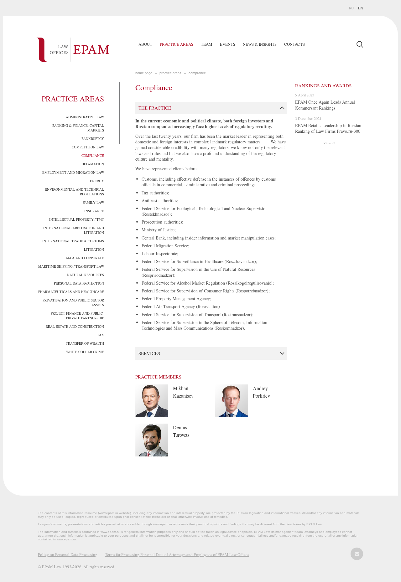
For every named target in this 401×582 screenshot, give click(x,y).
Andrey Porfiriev (261, 392)
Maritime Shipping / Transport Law (71, 266)
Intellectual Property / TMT (76, 219)
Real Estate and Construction (75, 326)
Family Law (93, 202)
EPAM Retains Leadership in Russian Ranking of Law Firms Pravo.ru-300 (328, 128)
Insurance (94, 211)
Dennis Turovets (181, 431)
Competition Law (88, 147)
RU (351, 8)
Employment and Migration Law (73, 172)
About (145, 44)
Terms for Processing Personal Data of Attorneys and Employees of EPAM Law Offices (177, 554)
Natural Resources (85, 274)
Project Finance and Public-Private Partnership (77, 315)
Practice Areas (176, 44)
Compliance (92, 155)
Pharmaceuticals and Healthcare (71, 291)
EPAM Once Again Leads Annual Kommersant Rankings (325, 105)
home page (143, 73)
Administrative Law (85, 117)
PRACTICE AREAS (170, 73)
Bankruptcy (92, 138)
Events (227, 44)
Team (206, 44)
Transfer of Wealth (85, 343)
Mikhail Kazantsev (183, 392)
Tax (100, 334)
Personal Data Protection (79, 283)
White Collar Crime (85, 351)
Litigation (94, 249)
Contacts (294, 44)
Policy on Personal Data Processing (67, 554)
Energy (97, 180)
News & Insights (260, 44)
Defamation (92, 164)
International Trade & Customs (73, 241)
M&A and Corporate (85, 257)
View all (329, 143)
